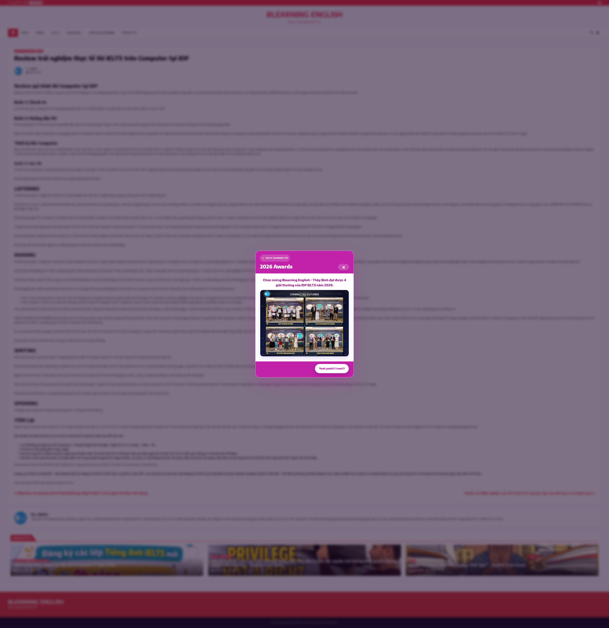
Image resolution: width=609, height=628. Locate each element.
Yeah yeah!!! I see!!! (332, 368)
